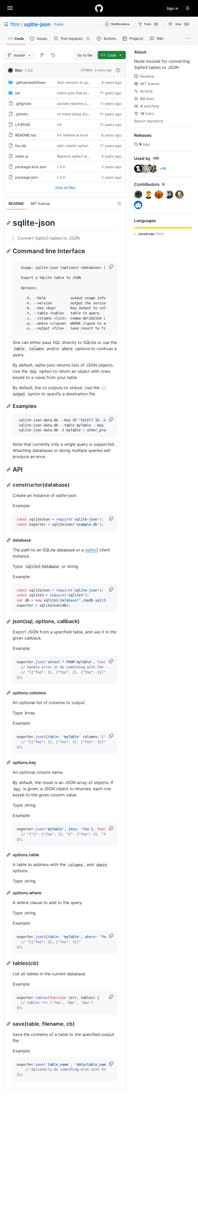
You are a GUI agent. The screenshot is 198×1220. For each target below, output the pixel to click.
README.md (25, 135)
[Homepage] (99, 8)
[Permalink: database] (9, 540)
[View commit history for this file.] (118, 70)
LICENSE (22, 124)
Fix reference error (72, 135)
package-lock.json (30, 167)
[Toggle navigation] (10, 8)
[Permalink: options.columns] (9, 692)
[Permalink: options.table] (9, 854)
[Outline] (119, 203)
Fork (151, 24)
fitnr (15, 24)
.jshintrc (21, 114)
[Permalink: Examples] (9, 406)
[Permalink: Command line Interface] (9, 250)
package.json (26, 177)
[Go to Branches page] (42, 55)
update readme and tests (78, 103)
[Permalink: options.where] (9, 892)
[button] (111, 266)
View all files (65, 187)
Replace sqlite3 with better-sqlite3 (86, 156)
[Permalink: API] (9, 469)
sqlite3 (91, 549)
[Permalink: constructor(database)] (9, 485)
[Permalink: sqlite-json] (9, 222)
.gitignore (23, 103)
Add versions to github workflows (85, 82)
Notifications (120, 24)
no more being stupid (75, 114)
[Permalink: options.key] (9, 762)
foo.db (20, 145)
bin (17, 93)
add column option (72, 145)
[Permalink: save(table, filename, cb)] (9, 1023)
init (59, 124)
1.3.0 (28, 70)
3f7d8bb (86, 70)
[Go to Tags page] (53, 55)
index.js (21, 156)
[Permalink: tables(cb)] (9, 963)
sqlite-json (37, 24)
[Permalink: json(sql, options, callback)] (9, 621)
